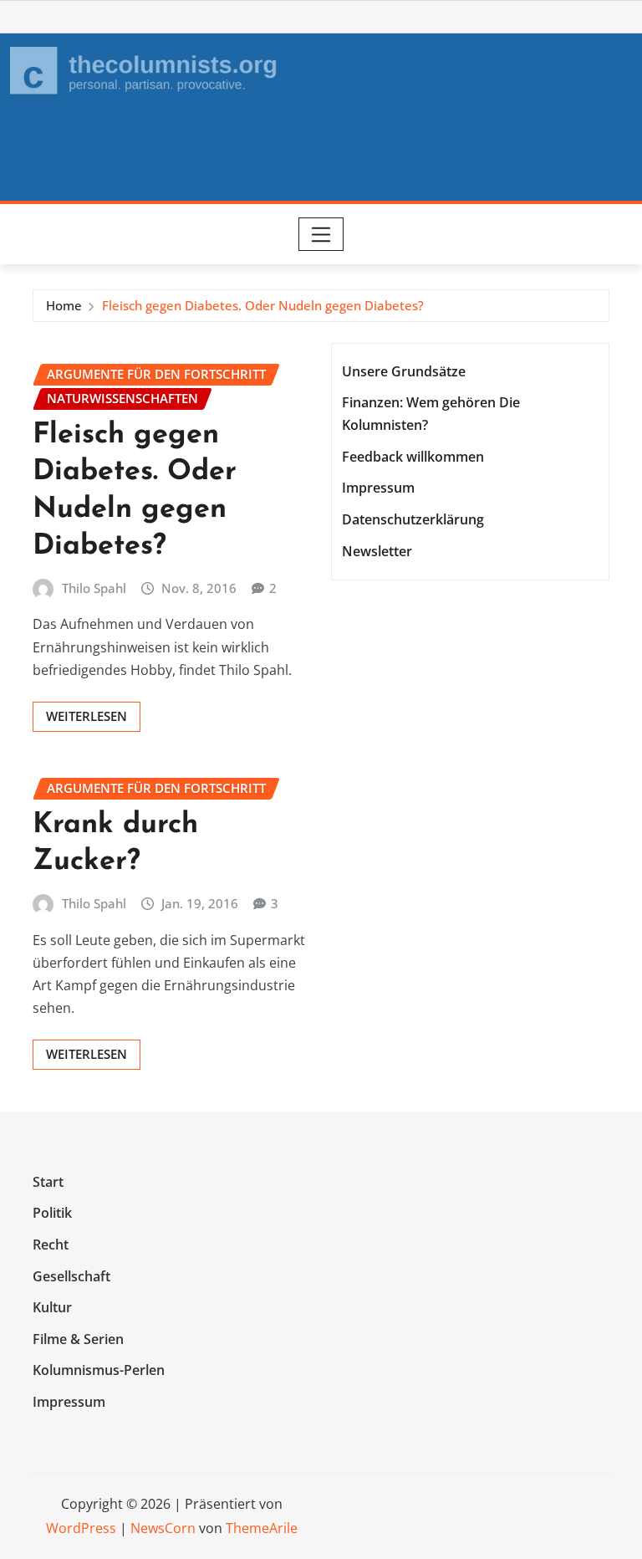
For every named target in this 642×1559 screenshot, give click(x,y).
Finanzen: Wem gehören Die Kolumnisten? (431, 413)
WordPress (81, 1528)
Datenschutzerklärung (413, 519)
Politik (52, 1213)
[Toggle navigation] (321, 234)
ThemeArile (262, 1528)
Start (48, 1182)
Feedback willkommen (413, 456)
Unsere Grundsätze (404, 371)
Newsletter (377, 551)
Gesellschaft (71, 1276)
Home (64, 305)
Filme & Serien (78, 1339)
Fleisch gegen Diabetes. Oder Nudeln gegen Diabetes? (263, 305)
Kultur (52, 1307)
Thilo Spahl (94, 588)
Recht (51, 1244)
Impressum (378, 488)
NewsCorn (163, 1528)
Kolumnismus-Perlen (99, 1370)
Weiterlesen (86, 716)
